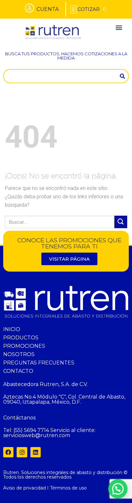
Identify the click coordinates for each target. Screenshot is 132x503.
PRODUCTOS (20, 338)
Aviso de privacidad (24, 488)
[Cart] (91, 9)
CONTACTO (18, 371)
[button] (118, 27)
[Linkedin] (35, 452)
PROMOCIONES (24, 346)
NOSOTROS (19, 354)
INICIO (11, 329)
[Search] (122, 76)
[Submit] (120, 222)
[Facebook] (8, 452)
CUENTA (48, 9)
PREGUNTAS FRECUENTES (38, 363)
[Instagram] (22, 452)
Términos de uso (68, 488)
